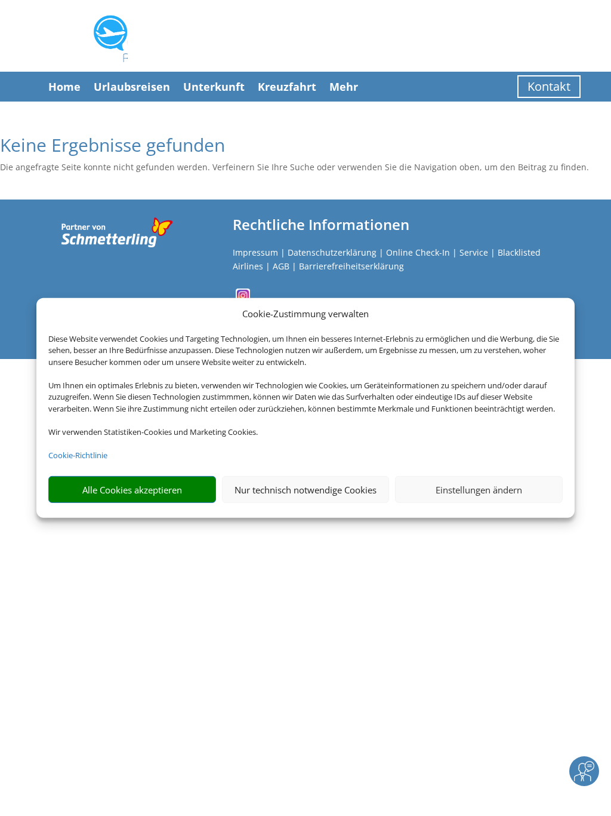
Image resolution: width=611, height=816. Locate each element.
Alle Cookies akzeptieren (132, 490)
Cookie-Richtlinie (77, 455)
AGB (281, 266)
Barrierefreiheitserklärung (351, 266)
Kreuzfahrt (287, 86)
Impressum (255, 252)
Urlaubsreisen (132, 86)
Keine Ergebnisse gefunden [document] (112, 146)
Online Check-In (418, 252)
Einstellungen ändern (479, 490)
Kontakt (548, 86)
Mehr (343, 86)
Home (64, 86)
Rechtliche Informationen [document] (321, 224)
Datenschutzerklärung (332, 252)
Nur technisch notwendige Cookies (305, 490)
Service (473, 252)
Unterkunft (214, 86)
